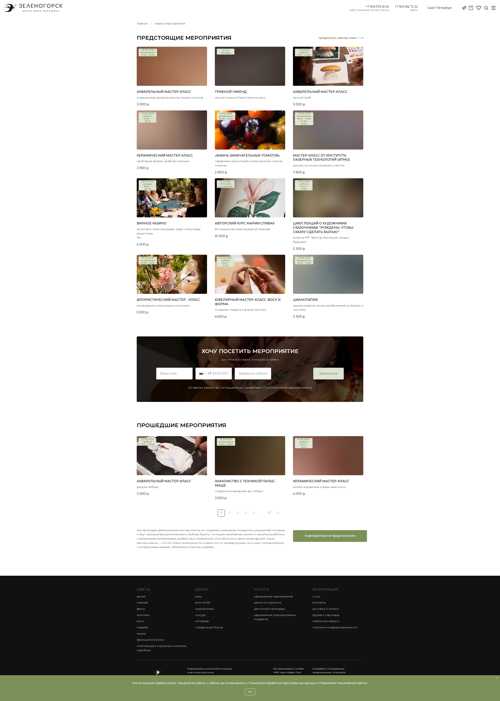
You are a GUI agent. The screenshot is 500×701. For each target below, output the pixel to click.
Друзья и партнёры (325, 615)
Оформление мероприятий (273, 596)
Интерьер (202, 621)
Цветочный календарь (269, 608)
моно (140, 621)
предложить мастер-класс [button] (337, 38)
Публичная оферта (325, 621)
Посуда (200, 615)
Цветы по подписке (267, 602)
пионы (141, 633)
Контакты (319, 602)
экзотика (143, 615)
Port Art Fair (202, 602)
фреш (141, 608)
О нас (316, 596)
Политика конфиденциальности (334, 627)
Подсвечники (204, 608)
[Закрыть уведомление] (497, 678)
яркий (141, 596)
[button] (439, 8)
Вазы (198, 596)
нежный (142, 602)
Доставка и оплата (325, 608)
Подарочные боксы (209, 627)
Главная (142, 23)
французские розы (150, 639)
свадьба (142, 627)
